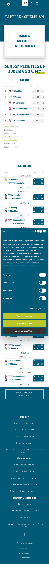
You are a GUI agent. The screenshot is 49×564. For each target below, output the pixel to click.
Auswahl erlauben (24, 323)
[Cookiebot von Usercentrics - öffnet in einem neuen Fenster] (35, 231)
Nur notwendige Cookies (24, 331)
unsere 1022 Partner (19, 244)
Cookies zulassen (24, 316)
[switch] (42, 283)
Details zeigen (35, 308)
